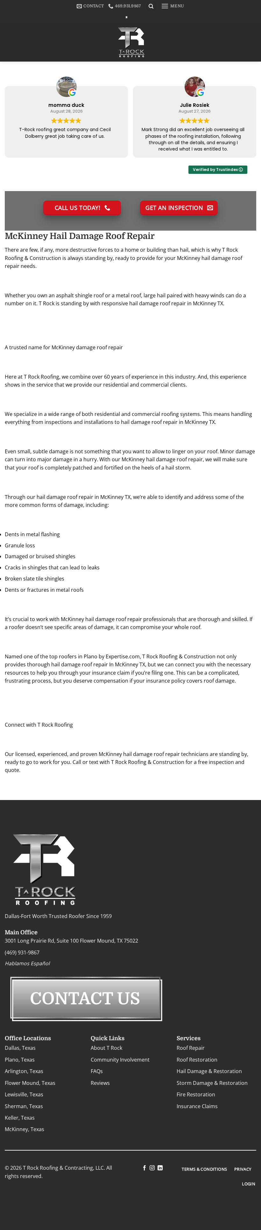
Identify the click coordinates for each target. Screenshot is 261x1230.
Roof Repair (191, 1047)
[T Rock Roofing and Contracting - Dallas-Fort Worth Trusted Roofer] (126, 17)
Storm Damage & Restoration (212, 1082)
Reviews (100, 1082)
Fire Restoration (196, 1094)
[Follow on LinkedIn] (159, 1168)
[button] (172, 6)
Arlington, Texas (24, 1071)
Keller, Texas (20, 1117)
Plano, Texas (20, 1059)
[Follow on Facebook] (144, 1168)
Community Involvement (120, 1059)
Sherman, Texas (24, 1106)
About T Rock (106, 1047)
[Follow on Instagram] (152, 1168)
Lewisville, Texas (24, 1094)
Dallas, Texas (20, 1047)
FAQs (97, 1071)
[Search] (151, 6)
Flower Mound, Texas (30, 1082)
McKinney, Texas (24, 1129)
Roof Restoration (197, 1059)
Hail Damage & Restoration (209, 1071)
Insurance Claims (197, 1106)
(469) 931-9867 (22, 952)
